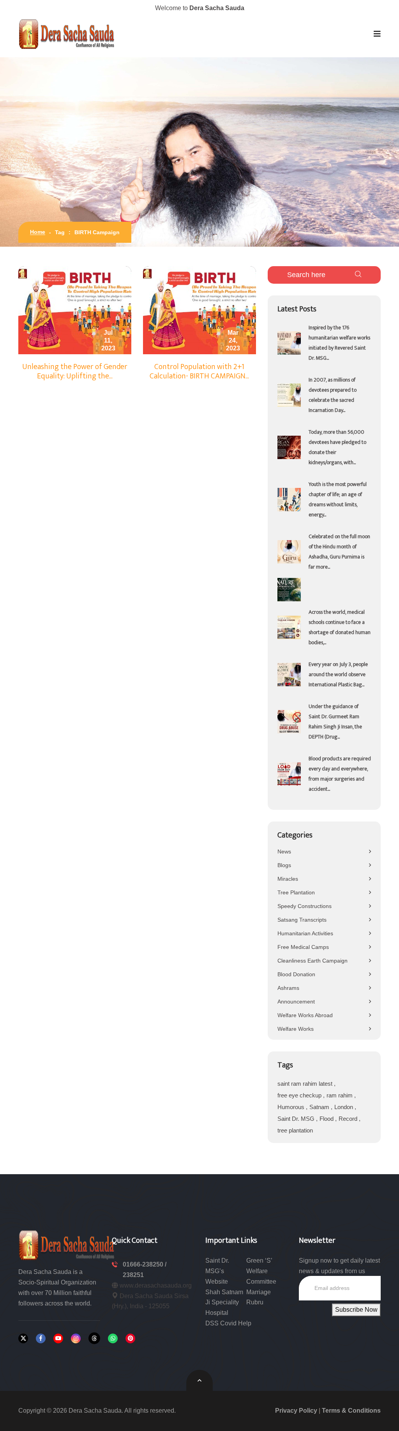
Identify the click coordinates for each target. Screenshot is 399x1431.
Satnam (320, 1107)
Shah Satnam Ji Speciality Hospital (224, 1302)
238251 (133, 1275)
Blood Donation (296, 974)
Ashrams (288, 988)
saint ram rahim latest (305, 1083)
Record (349, 1118)
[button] (377, 34)
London (344, 1107)
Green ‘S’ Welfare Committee (261, 1271)
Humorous (291, 1107)
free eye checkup (300, 1095)
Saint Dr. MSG (296, 1118)
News (284, 851)
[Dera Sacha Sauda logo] (67, 1244)
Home (37, 232)
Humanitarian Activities (305, 933)
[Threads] (94, 1338)
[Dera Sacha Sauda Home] (67, 33)
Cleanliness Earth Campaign (312, 961)
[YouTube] (58, 1338)
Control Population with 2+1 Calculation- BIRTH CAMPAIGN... (199, 371)
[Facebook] (41, 1338)
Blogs (284, 865)
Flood (327, 1118)
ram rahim (340, 1095)
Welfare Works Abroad (305, 1015)
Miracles (287, 879)
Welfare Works (295, 1029)
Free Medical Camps (303, 947)
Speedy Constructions (304, 906)
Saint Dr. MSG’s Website (217, 1271)
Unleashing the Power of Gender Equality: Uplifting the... (74, 371)
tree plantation (295, 1130)
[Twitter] (23, 1338)
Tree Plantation (296, 892)
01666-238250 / (144, 1264)
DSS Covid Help (228, 1323)
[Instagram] (76, 1338)
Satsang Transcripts (302, 920)
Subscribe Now (356, 1309)
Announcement (296, 1001)
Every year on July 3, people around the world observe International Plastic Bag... (338, 674)
